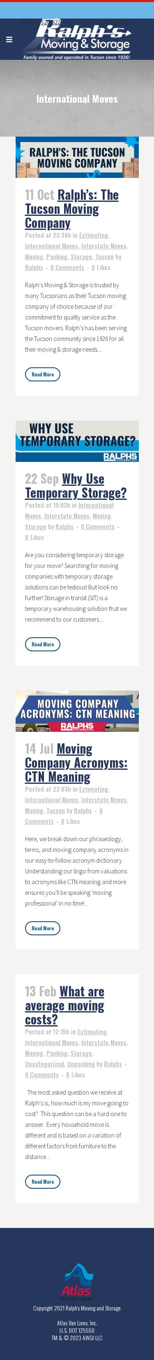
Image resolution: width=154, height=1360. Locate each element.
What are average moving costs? (64, 1005)
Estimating (93, 234)
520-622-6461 (57, 22)
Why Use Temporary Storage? (76, 485)
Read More (43, 374)
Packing (56, 256)
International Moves (51, 245)
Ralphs (34, 267)
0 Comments (67, 267)
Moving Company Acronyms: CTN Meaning (76, 762)
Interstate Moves (103, 245)
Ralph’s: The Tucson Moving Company (72, 208)
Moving (34, 256)
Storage (81, 256)
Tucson (104, 256)
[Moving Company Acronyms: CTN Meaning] (77, 711)
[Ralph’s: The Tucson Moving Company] (77, 157)
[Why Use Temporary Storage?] (77, 441)
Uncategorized (44, 1063)
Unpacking (81, 1063)
